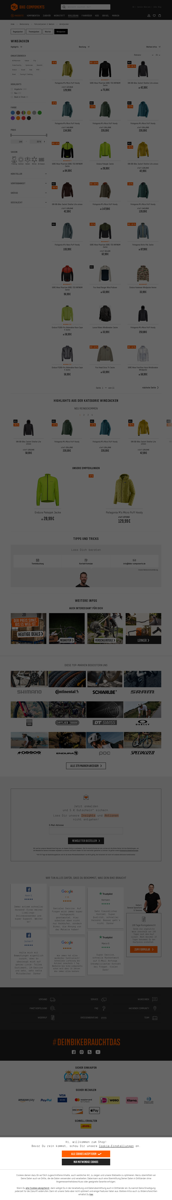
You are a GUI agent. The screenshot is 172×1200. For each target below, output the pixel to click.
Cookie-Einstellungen (116, 1146)
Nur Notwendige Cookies (86, 1162)
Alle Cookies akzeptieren (83, 1154)
